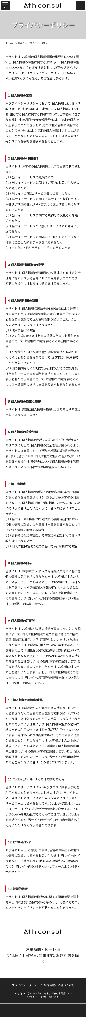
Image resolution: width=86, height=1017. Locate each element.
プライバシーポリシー (25, 985)
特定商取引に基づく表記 (59, 985)
